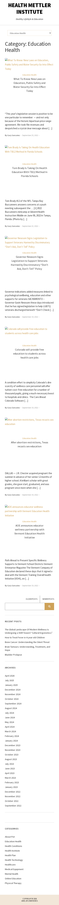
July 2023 (9, 763)
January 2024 (11, 740)
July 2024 (9, 712)
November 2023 (12, 749)
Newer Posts (48, 599)
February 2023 (12, 782)
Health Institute (12, 850)
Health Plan (10, 855)
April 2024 (9, 726)
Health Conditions (13, 846)
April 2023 (9, 773)
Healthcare (10, 864)
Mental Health (11, 873)
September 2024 (13, 703)
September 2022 (13, 805)
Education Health (29, 75)
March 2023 (10, 777)
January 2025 (11, 685)
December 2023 (12, 745)
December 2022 (12, 791)
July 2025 (9, 680)
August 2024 (11, 708)
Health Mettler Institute (29, 8)
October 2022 (11, 800)
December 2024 (12, 689)
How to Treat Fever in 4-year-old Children (25, 637)
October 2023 (11, 754)
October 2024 (11, 698)
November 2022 (12, 796)
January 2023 (11, 787)
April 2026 (9, 675)
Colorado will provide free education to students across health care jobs (29, 353)
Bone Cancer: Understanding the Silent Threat (27, 642)
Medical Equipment (14, 869)
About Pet (10, 836)
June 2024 (10, 717)
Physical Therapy (13, 883)
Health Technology (14, 859)
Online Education (13, 878)
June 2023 (10, 768)
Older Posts (31, 599)
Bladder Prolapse (13, 654)
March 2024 (10, 731)
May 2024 (9, 722)
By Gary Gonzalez (12, 135)
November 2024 (12, 694)
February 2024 (12, 736)
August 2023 (11, 759)
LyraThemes (33, 901)
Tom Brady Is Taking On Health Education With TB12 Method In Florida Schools (29, 171)
